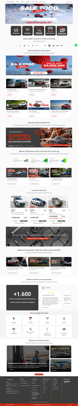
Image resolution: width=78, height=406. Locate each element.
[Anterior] (7, 66)
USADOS (22, 1)
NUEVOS (17, 1)
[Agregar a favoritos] (27, 207)
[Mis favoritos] (69, 2)
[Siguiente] (70, 66)
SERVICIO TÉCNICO (42, 1)
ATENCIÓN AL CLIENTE (34, 1)
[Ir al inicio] (10, 2)
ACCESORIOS (28, 1)
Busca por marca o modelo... (29, 19)
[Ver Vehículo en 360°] (26, 210)
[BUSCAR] (67, 2)
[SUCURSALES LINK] (71, 2)
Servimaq (37, 404)
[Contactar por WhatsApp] (75, 45)
